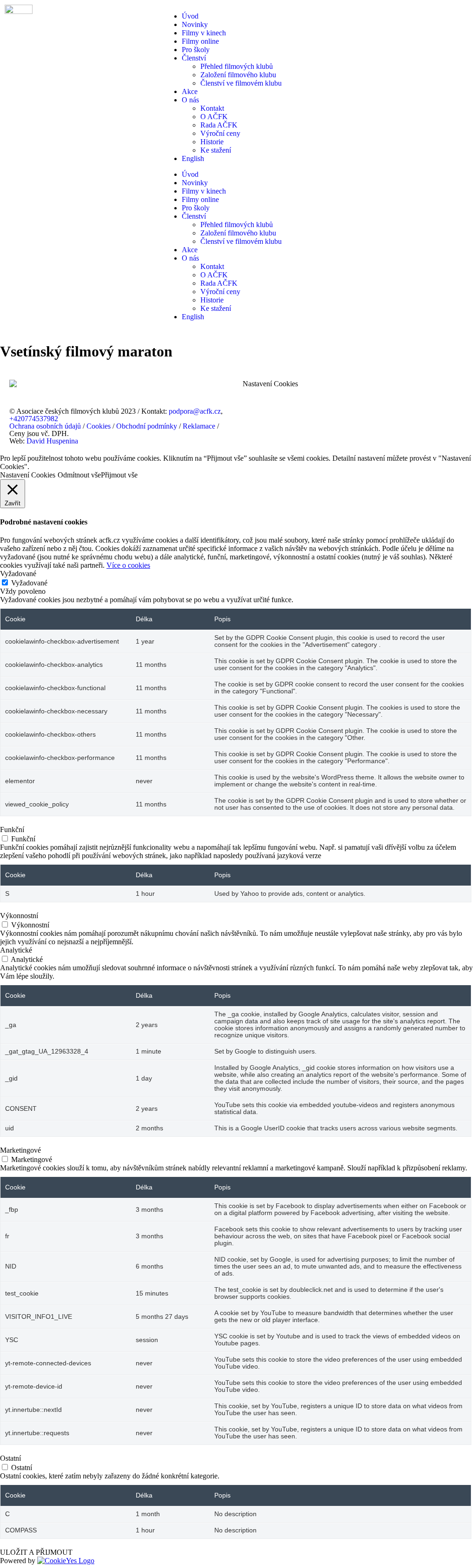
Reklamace (199, 426)
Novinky (195, 24)
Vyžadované (29, 583)
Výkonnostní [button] (19, 916)
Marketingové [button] (20, 1150)
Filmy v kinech (204, 33)
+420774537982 (33, 419)
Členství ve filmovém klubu (241, 83)
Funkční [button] (12, 829)
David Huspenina (52, 441)
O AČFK (214, 117)
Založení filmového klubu (238, 75)
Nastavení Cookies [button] (270, 384)
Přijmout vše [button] (119, 475)
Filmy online (200, 41)
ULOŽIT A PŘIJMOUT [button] (36, 1552)
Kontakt (212, 108)
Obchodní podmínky (146, 426)
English (193, 158)
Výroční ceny (220, 133)
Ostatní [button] (10, 1458)
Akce (190, 91)
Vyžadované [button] (18, 574)
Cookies (98, 426)
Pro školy (196, 50)
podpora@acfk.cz (195, 411)
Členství (194, 58)
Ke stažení (215, 150)
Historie (212, 142)
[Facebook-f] (254, 419)
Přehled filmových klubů (236, 66)
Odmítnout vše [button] (79, 475)
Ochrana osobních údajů (45, 426)
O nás (190, 100)
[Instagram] (304, 419)
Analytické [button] (16, 950)
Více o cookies (128, 565)
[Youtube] (279, 419)
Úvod (190, 16)
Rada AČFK (219, 125)
